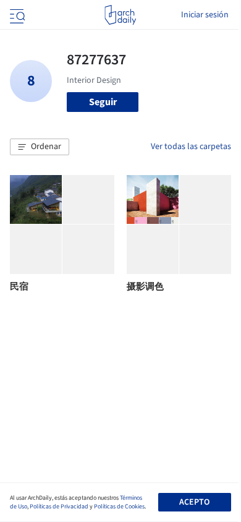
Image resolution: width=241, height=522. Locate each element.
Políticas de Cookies (119, 506)
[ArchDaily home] (120, 15)
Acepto (194, 502)
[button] (39, 147)
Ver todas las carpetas (191, 146)
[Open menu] (16, 15)
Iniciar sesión (205, 15)
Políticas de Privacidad (59, 506)
